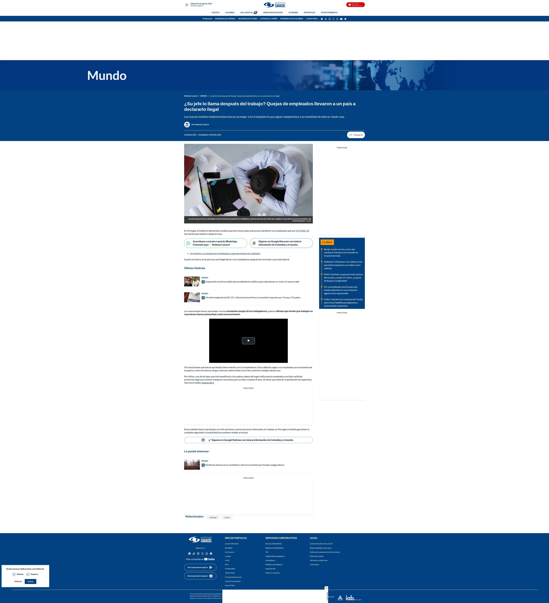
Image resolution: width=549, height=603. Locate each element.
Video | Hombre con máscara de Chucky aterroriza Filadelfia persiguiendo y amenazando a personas (343, 302)
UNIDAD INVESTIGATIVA (273, 12)
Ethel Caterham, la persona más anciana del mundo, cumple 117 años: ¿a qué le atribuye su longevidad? (343, 277)
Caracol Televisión (232, 544)
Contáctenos (270, 560)
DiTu (227, 564)
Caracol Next (230, 585)
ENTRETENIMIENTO (329, 12)
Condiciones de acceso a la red (321, 544)
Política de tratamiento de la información (325, 552)
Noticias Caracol (191, 96)
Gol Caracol (229, 552)
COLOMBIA (230, 12)
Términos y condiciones (318, 560)
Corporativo (314, 564)
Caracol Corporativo (232, 581)
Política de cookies (317, 556)
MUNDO (203, 96)
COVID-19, (303, 230)
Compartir (356, 135)
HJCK (227, 560)
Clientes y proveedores (273, 564)
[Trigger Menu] (186, 4)
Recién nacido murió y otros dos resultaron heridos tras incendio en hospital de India (341, 252)
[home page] (274, 5)
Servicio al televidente (273, 544)
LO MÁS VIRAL (312, 19)
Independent (207, 382)
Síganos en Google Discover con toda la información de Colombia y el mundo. (279, 243)
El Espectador (230, 569)
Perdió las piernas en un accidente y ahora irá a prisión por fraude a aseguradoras (244, 464)
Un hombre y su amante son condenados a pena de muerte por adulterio (225, 253)
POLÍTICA (216, 12)
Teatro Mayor (230, 573)
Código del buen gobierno (275, 556)
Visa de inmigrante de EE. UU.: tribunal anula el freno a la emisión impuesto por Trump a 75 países (252, 297)
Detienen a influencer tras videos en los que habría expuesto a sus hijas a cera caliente (343, 264)
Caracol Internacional (233, 577)
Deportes (34, 574)
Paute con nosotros (272, 573)
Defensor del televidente (274, 548)
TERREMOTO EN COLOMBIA (291, 19)
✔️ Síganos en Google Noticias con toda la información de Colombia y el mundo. (251, 440)
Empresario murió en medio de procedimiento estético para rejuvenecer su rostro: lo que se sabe (252, 281)
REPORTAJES (309, 12)
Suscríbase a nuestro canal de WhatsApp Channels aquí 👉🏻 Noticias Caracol (215, 243)
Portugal (213, 517)
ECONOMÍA (293, 12)
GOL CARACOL (246, 12)
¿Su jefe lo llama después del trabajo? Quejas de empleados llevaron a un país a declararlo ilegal (245, 96)
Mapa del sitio (270, 569)
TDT (266, 552)
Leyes (227, 517)
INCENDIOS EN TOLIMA (247, 19)
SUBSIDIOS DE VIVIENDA (225, 19)
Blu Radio (228, 548)
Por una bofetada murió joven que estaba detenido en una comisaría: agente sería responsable (340, 290)
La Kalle (228, 556)
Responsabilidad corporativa (320, 548)
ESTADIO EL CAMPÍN (268, 19)
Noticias (20, 574)
